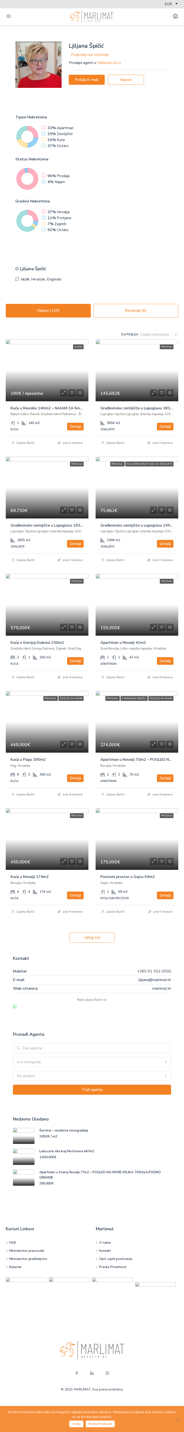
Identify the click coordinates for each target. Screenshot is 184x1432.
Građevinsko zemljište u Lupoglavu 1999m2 (139, 525)
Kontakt (105, 1250)
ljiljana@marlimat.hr (154, 980)
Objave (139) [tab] (48, 310)
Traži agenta (92, 1089)
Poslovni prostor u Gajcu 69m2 (127, 876)
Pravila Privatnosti (112, 1267)
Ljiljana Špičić (26, 443)
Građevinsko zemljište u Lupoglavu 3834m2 (139, 408)
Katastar (15, 1267)
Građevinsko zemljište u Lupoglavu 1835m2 (49, 525)
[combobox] (158, 334)
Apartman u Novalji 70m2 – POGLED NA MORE (142, 759)
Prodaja (166, 347)
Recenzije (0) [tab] (136, 310)
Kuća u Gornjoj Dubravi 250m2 (37, 642)
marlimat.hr (161, 988)
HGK (12, 1242)
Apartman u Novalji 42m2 (123, 642)
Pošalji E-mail (86, 79)
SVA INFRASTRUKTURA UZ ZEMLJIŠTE (149, 464)
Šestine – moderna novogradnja (63, 1130)
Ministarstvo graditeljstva (28, 1259)
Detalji (75, 426)
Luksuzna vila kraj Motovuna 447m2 (66, 1151)
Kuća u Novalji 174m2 (30, 876)
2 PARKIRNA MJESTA (134, 698)
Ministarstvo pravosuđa (26, 1250)
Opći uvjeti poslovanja (115, 1259)
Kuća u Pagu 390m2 (28, 759)
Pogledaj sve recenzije (90, 54)
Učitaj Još (92, 937)
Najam (78, 347)
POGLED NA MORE (71, 698)
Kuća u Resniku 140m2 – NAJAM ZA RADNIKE (51, 408)
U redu (76, 1424)
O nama (105, 1242)
